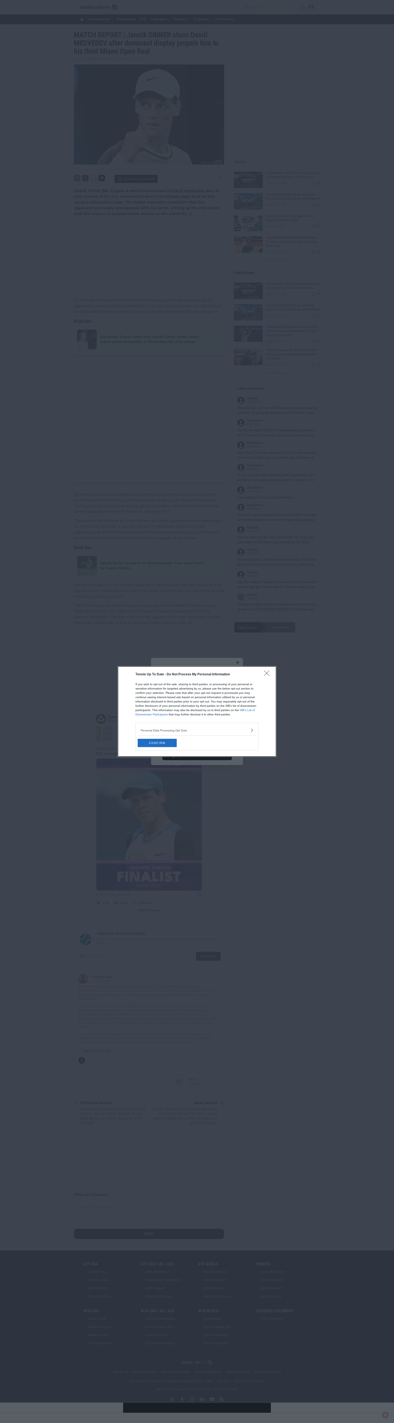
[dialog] (197, 711)
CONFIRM (157, 743)
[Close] (268, 674)
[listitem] (197, 730)
